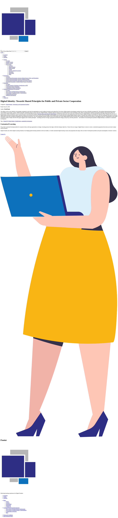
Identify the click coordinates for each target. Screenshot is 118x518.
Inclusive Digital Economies (15, 70)
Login (2, 52)
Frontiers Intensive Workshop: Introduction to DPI (17, 85)
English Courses (9, 62)
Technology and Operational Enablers (21, 104)
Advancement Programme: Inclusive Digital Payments (17, 79)
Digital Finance (12, 67)
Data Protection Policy (8, 516)
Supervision (11, 73)
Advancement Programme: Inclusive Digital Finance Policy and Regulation (22, 78)
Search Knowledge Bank (6, 51)
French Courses (9, 63)
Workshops (5, 83)
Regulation (11, 72)
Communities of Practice (11, 94)
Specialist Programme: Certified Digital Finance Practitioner (19, 81)
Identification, (18, 121)
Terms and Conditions (8, 515)
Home (7, 501)
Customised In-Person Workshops (13, 88)
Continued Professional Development (11, 89)
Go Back (8, 60)
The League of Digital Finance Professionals (15, 91)
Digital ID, (5, 121)
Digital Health (12, 68)
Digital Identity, (11, 121)
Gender (10, 69)
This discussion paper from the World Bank (46, 114)
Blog (4, 96)
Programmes (6, 75)
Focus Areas (8, 64)
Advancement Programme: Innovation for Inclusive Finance (19, 80)
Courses (5, 59)
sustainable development (27, 121)
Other (10, 74)
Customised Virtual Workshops (12, 86)
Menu (4, 500)
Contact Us (5, 97)
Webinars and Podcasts (11, 95)
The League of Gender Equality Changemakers (16, 92)
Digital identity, (9, 104)
